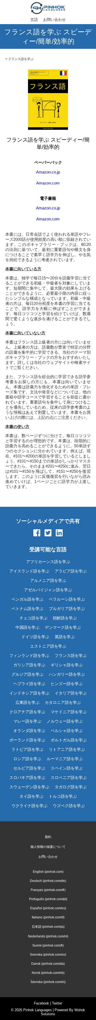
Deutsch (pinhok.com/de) (48, 881)
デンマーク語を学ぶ (63, 627)
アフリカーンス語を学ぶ (48, 561)
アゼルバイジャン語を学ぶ (48, 589)
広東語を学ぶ (27, 702)
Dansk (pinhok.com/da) (48, 964)
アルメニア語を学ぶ (48, 580)
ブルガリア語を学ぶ (67, 608)
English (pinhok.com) (48, 872)
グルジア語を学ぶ (27, 674)
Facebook (41, 1003)
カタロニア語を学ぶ (63, 702)
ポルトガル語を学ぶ (69, 740)
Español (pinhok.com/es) (48, 908)
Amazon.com (48, 183)
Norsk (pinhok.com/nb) (48, 973)
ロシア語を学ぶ (27, 758)
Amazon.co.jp (48, 172)
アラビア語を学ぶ (71, 571)
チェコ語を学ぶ (33, 618)
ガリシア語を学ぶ (29, 665)
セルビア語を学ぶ (29, 768)
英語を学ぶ (65, 636)
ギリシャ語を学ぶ (67, 665)
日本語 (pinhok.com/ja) (48, 927)
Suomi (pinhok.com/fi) (48, 945)
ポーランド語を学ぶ (27, 740)
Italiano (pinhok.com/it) (48, 917)
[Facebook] (36, 533)
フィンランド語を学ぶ (29, 655)
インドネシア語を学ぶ (29, 693)
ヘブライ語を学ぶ (29, 683)
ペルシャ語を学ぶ (67, 730)
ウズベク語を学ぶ (69, 805)
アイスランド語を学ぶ (29, 571)
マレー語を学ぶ (27, 721)
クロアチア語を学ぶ (27, 711)
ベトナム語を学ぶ (27, 608)
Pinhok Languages (37, 1010)
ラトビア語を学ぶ (27, 749)
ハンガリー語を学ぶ (67, 674)
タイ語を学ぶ (31, 796)
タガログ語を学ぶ (71, 787)
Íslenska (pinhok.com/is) (48, 982)
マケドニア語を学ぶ (69, 711)
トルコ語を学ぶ (63, 796)
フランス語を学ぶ (21, 59)
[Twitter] (48, 533)
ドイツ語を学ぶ (35, 636)
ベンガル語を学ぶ (27, 599)
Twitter (57, 1003)
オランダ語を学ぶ (29, 730)
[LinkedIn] (59, 533)
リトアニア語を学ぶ (67, 749)
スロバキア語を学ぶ (27, 777)
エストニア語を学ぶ (48, 646)
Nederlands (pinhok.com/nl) (48, 936)
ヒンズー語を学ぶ (67, 683)
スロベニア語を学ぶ (69, 777)
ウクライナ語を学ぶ (29, 805)
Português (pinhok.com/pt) (48, 899)
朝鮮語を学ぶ (65, 618)
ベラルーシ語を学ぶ (67, 599)
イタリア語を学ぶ (71, 693)
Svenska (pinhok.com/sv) (48, 954)
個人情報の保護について (48, 847)
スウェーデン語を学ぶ (29, 787)
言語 (34, 19)
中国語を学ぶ (27, 627)
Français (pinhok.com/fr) (48, 890)
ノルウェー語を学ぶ (65, 721)
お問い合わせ (54, 19)
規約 (48, 837)
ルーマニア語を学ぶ (65, 758)
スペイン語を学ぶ (67, 768)
